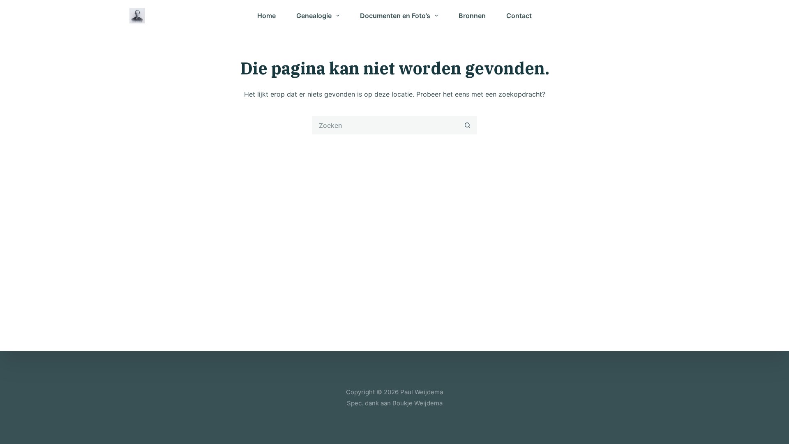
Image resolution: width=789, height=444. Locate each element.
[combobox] (386, 125)
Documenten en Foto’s (395, 16)
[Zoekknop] (467, 125)
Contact (519, 16)
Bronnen (472, 16)
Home (266, 16)
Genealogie (314, 16)
